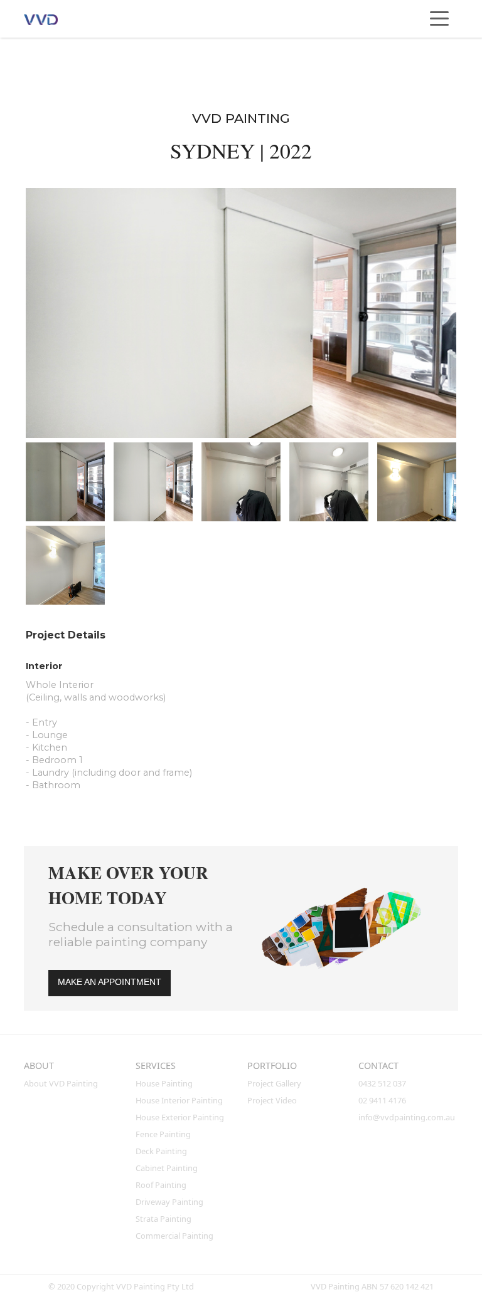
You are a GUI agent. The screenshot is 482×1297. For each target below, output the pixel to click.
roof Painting (161, 1184)
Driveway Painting (169, 1201)
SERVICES (156, 1065)
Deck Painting (161, 1151)
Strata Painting (163, 1218)
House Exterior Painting (180, 1117)
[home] (52, 19)
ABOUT (39, 1065)
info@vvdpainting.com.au (406, 1117)
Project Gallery (274, 1083)
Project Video (272, 1100)
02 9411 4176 (382, 1100)
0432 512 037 (383, 1083)
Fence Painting (163, 1134)
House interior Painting (179, 1100)
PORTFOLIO (272, 1065)
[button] (439, 19)
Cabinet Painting (167, 1168)
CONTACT (378, 1065)
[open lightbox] (241, 313)
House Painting (164, 1083)
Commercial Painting (174, 1235)
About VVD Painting (61, 1083)
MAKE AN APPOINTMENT (109, 982)
